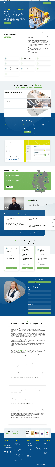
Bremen (20, 181)
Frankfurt (18, 182)
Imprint (37, 447)
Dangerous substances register (18, 450)
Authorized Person (29, 448)
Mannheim (7, 182)
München (26, 181)
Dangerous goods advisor (18, 442)
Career (37, 444)
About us (37, 443)
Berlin (29, 182)
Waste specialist (16, 443)
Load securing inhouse (30, 450)
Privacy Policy (38, 448)
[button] (47, 3)
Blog (36, 442)
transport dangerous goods (21, 350)
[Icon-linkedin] (5, 452)
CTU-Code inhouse (29, 449)
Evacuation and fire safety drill (18, 459)
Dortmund (22, 182)
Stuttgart (23, 181)
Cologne (45, 444)
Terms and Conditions (39, 449)
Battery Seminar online (30, 446)
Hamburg (15, 182)
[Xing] (22, 207)
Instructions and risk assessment (19, 453)
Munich (45, 453)
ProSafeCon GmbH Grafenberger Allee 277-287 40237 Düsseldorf (8, 443)
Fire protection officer (17, 449)
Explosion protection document (18, 454)
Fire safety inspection (17, 460)
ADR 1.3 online (29, 442)
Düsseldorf (26, 182)
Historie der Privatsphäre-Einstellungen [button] (41, 465)
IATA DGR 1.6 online (29, 445)
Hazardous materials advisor (18, 444)
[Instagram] (10, 452)
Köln (13, 182)
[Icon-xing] (7, 452)
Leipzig (11, 182)
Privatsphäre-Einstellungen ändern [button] (40, 464)
